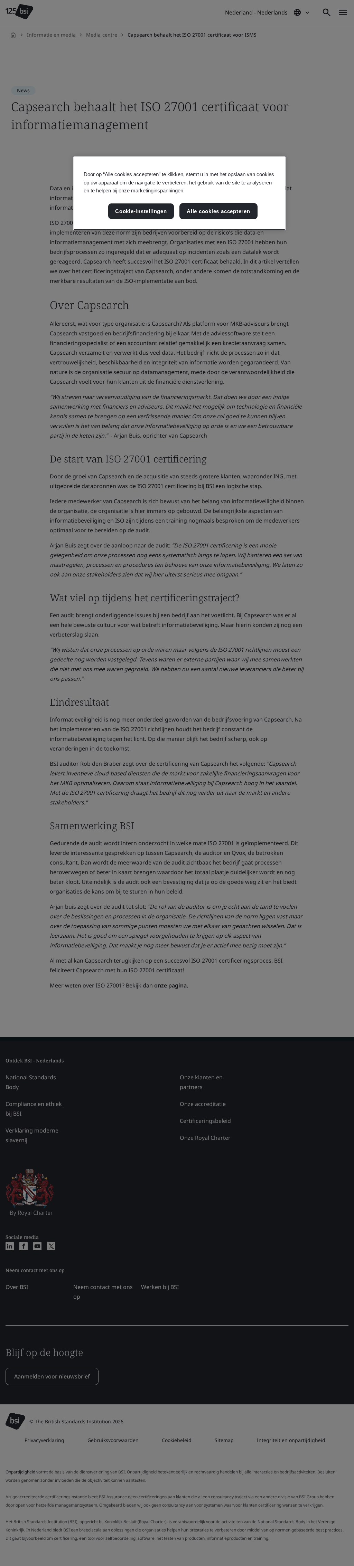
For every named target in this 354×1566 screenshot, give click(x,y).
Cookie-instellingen (141, 211)
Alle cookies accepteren (218, 211)
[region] (179, 193)
